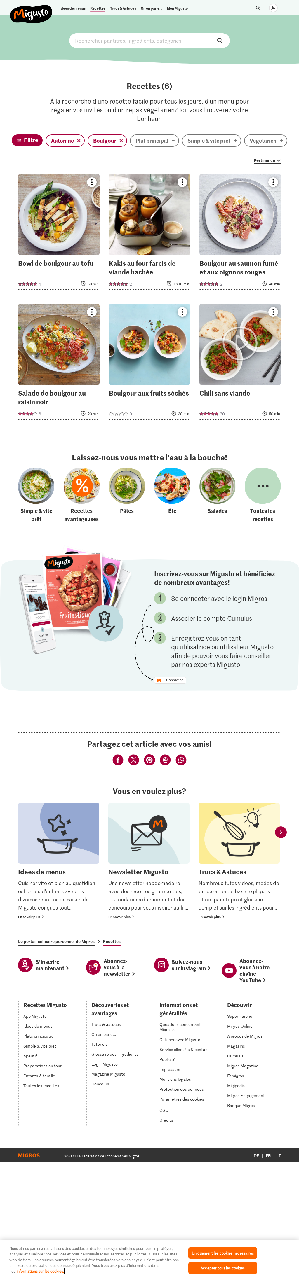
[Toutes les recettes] (263, 495)
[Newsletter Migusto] (149, 861)
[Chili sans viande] (240, 363)
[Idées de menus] (58, 861)
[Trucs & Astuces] (239, 861)
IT (279, 1155)
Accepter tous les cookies (223, 1268)
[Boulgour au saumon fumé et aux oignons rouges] (240, 233)
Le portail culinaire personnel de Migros (56, 941)
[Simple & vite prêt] (36, 495)
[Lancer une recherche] (258, 8)
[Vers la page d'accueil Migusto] (31, 9)
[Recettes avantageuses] (82, 495)
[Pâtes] (127, 495)
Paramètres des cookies (181, 1099)
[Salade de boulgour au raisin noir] (59, 363)
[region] (149, 1260)
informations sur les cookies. (40, 1271)
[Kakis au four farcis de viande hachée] (149, 233)
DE (256, 1155)
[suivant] (281, 832)
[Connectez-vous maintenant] (273, 7)
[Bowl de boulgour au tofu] (59, 233)
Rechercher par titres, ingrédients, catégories (149, 40)
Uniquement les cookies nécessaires (223, 1253)
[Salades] (217, 495)
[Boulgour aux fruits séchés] (149, 363)
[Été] (172, 495)
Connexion (175, 680)
